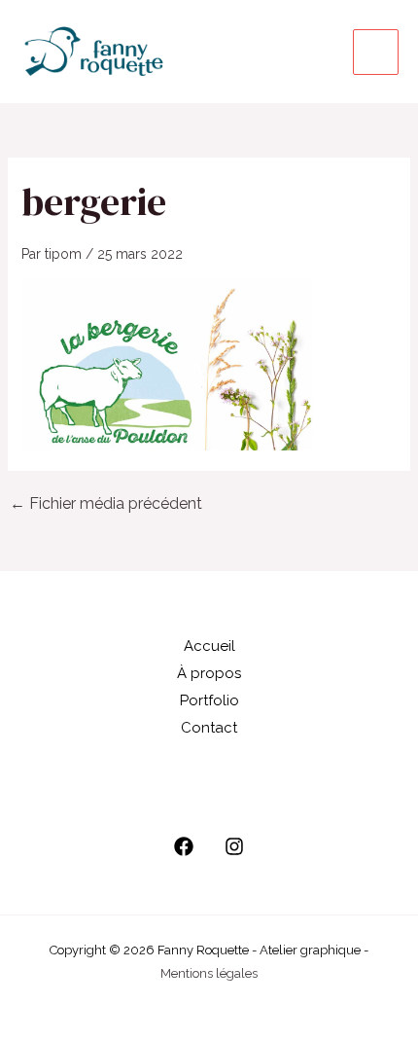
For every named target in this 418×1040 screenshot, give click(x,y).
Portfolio (209, 700)
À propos (209, 673)
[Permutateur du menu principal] (376, 52)
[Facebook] (183, 846)
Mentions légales (209, 973)
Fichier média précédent (106, 504)
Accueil (209, 646)
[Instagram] (234, 846)
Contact (209, 727)
